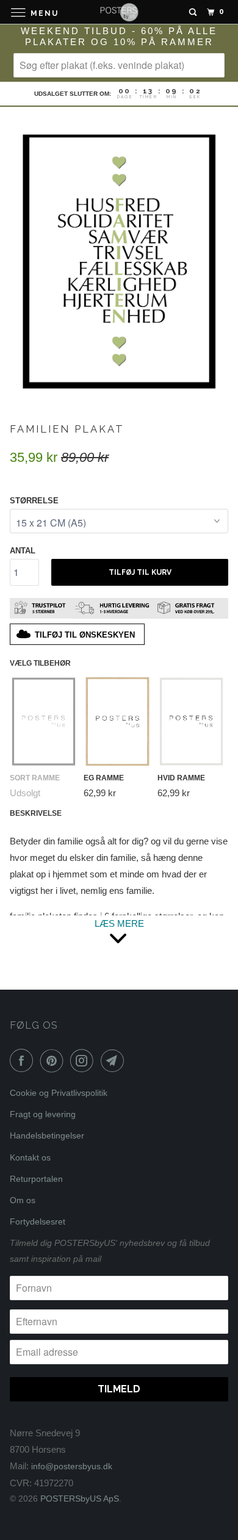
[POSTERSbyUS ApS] (119, 12)
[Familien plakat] (119, 259)
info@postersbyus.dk (71, 1466)
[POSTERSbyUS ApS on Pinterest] (54, 1060)
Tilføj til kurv (140, 572)
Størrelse (34, 500)
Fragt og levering (43, 1114)
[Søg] (192, 12)
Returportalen (36, 1179)
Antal (22, 550)
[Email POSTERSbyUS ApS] (115, 1060)
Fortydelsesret (37, 1221)
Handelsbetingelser (47, 1135)
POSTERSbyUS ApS (79, 1498)
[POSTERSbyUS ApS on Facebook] (24, 1060)
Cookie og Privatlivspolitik (58, 1093)
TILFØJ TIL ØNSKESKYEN (85, 634)
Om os (22, 1200)
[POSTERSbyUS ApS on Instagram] (84, 1060)
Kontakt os (30, 1157)
